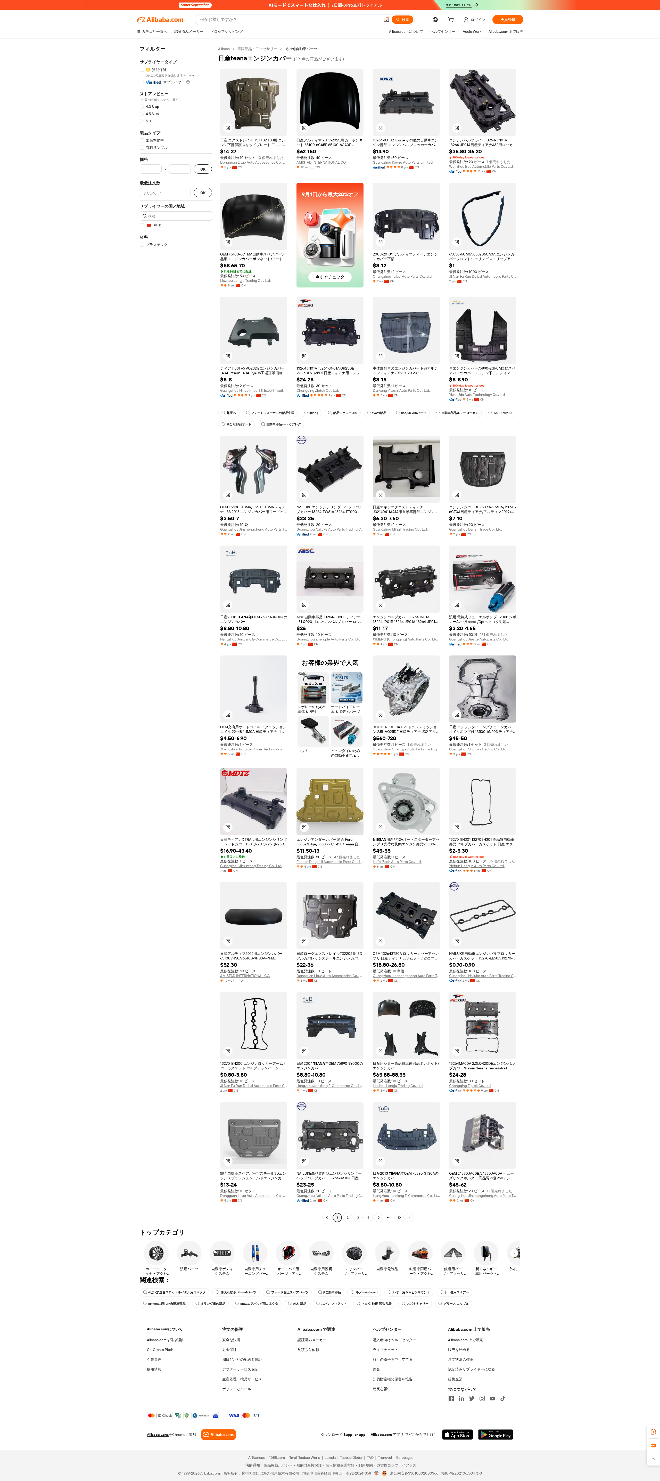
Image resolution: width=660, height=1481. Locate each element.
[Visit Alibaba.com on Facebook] (451, 1398)
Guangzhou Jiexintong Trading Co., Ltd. (251, 866)
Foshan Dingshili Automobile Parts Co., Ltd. (330, 862)
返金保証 (229, 1350)
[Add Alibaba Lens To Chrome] (218, 1434)
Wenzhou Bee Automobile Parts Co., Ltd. (481, 166)
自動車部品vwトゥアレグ (283, 424)
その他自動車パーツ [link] (301, 49)
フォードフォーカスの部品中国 (272, 413)
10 (399, 1217)
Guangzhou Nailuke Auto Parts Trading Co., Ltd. (330, 529)
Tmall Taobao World (304, 1457)
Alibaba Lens (158, 1434)
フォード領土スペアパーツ (289, 1292)
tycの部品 (379, 413)
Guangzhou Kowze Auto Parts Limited (403, 162)
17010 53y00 (502, 413)
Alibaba (224, 49)
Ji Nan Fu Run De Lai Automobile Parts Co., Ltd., (482, 276)
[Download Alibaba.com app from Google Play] (495, 1434)
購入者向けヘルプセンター (394, 1340)
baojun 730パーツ (413, 413)
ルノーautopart (367, 1292)
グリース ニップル (456, 1304)
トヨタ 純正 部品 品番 (377, 1304)
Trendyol (385, 1457)
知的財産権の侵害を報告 (392, 1379)
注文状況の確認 (460, 1359)
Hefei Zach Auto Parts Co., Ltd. (397, 862)
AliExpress (256, 1457)
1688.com (277, 1457)
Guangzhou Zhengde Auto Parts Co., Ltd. (328, 639)
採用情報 (154, 1369)
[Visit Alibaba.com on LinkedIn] (461, 1398)
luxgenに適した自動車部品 (167, 1304)
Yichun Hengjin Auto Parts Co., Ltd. (477, 866)
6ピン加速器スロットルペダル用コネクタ (177, 1292)
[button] (386, 20)
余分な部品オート (239, 424)
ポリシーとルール (236, 1389)
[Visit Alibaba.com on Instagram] (482, 1398)
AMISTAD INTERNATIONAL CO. (321, 162)
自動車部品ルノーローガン (459, 413)
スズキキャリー (417, 1304)
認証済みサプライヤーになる (471, 1369)
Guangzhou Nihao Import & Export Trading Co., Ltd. (253, 390)
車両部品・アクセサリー (257, 49)
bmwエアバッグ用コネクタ (259, 1304)
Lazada (330, 1457)
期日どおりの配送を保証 (242, 1359)
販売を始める (459, 1350)
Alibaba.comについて (165, 1329)
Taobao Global (351, 1457)
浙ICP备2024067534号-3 (461, 1473)
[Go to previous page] (327, 1217)
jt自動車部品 (332, 1292)
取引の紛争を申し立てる (392, 1359)
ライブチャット (385, 1350)
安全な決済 (231, 1340)
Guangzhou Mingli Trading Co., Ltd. (400, 529)
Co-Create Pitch (160, 1350)
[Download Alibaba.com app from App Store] (457, 1434)
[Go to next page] (409, 1217)
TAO (370, 1457)
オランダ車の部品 (213, 1304)
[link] (653, 1432)
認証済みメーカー (312, 1340)
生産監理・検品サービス (242, 1379)
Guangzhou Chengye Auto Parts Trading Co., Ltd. (406, 749)
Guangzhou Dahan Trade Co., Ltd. (475, 529)
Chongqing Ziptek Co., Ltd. (317, 390)
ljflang (313, 413)
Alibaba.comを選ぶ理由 (166, 1340)
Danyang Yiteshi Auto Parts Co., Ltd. (401, 390)
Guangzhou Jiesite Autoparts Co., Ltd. (479, 639)
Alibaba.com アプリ (387, 1434)
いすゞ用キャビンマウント (411, 1292)
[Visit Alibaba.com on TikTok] (503, 1398)
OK (202, 169)
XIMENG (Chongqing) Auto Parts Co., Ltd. (405, 639)
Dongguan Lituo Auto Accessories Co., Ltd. (253, 162)
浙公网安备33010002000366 (414, 1473)
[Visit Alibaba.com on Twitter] (472, 1398)
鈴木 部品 (299, 1304)
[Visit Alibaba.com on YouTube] (492, 1398)
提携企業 (455, 1379)
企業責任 (154, 1359)
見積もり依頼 (308, 1350)
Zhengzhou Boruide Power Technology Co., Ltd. (253, 749)
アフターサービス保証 (240, 1369)
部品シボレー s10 (345, 413)
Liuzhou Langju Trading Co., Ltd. (245, 280)
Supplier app (354, 1434)
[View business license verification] (376, 1473)
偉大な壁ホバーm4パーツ (238, 1292)
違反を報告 (382, 1389)
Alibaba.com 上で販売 (465, 1340)
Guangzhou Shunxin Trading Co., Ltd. (478, 749)
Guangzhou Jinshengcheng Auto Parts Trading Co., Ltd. (253, 529)
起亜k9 (231, 413)
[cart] (452, 20)
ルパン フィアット (334, 1304)
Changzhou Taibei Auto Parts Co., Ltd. (402, 276)
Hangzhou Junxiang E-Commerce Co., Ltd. (253, 639)
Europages (405, 1457)
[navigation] (176, 633)
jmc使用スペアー (457, 1292)
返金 (376, 1369)
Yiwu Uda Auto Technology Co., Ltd (477, 395)
